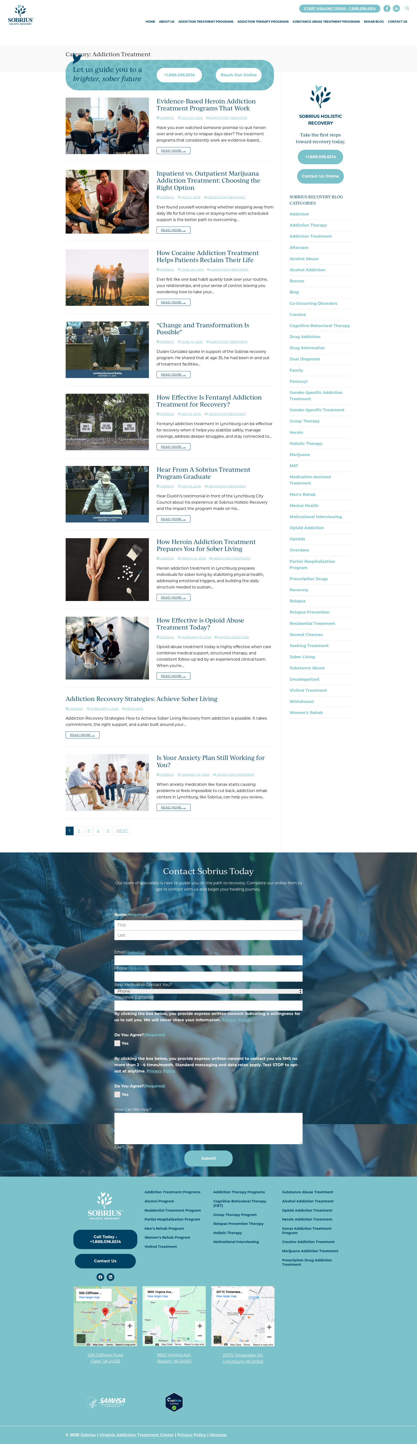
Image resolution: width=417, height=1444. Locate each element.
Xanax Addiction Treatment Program (307, 1230)
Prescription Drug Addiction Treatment (307, 1262)
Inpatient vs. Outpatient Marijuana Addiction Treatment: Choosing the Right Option (208, 180)
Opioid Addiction (233, 637)
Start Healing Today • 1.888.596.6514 (339, 8)
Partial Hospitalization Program (312, 564)
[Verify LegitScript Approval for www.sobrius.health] (174, 1410)
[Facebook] (386, 8)
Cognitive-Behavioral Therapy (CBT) (239, 1203)
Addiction (299, 214)
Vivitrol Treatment (308, 690)
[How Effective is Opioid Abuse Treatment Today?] (107, 648)
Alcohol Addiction (307, 270)
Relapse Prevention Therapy (238, 1224)
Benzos (297, 281)
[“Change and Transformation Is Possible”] (107, 350)
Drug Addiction (305, 337)
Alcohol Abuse (304, 259)
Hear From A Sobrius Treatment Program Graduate (203, 473)
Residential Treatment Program (173, 1210)
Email (130, 952)
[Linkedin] (110, 1277)
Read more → (173, 150)
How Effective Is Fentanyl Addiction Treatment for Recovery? (209, 401)
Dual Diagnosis (305, 359)
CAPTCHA (123, 1147)
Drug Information (307, 348)
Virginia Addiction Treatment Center (136, 1435)
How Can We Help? (133, 1109)
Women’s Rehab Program (167, 1237)
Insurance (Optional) (134, 997)
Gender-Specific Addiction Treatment (316, 395)
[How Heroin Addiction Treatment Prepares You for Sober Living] (107, 569)
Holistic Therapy (306, 443)
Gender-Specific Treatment (317, 410)
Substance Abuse (307, 668)
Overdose (299, 550)
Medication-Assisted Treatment (310, 480)
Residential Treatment (312, 623)
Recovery (134, 708)
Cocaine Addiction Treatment (308, 1242)
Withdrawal (302, 701)
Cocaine (298, 314)
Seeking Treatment (309, 645)
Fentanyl (298, 381)
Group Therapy (305, 421)
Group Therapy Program (235, 1215)
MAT (294, 466)
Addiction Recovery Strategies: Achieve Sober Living (141, 698)
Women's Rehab (306, 712)
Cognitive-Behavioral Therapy (320, 325)
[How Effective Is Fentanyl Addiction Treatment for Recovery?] (107, 422)
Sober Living (302, 657)
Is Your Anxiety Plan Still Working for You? (211, 761)
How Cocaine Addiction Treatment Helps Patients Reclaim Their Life (208, 256)
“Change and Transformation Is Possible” (203, 329)
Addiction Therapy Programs (239, 1192)
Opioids (297, 539)
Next (122, 831)
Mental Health (304, 505)
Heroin (296, 432)
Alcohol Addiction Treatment (308, 1201)
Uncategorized (304, 679)
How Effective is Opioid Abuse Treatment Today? (200, 624)
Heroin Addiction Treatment (307, 1219)
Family (296, 370)
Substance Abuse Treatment (307, 1192)
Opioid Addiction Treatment (307, 1210)
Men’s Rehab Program (164, 1228)
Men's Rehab (303, 494)
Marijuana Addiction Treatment (310, 1251)
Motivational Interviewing (316, 517)
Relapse (298, 601)
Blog (294, 292)
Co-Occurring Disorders (313, 303)
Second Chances (306, 634)
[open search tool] (407, 8)
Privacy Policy (236, 1020)
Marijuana (300, 454)
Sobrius (88, 1435)
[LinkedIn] (396, 8)
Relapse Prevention (309, 612)
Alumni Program (159, 1201)
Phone (131, 968)
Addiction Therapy (308, 225)
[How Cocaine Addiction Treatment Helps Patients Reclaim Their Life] (107, 277)
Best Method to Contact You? (143, 984)
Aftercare (299, 247)
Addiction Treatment (229, 118)
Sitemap (218, 1435)
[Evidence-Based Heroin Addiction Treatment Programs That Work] (107, 126)
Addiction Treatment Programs (172, 1192)
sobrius (167, 118)
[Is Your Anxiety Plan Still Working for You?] (107, 782)
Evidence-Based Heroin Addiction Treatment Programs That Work (206, 105)
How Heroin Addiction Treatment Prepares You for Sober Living (206, 545)
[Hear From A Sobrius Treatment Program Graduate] (107, 494)
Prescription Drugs (309, 579)
